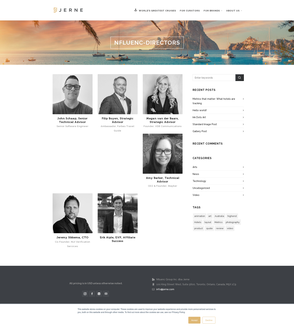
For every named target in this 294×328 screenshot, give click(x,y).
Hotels (197, 222)
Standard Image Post (205, 124)
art (209, 216)
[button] (239, 77)
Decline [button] (209, 320)
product (198, 228)
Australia (219, 216)
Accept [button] (194, 320)
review (220, 228)
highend (232, 216)
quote (209, 228)
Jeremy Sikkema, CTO (72, 237)
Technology (199, 181)
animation (199, 216)
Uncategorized (201, 188)
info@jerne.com (165, 289)
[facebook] (92, 294)
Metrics (218, 222)
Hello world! (200, 110)
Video (196, 195)
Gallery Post (200, 131)
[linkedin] (99, 294)
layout (208, 222)
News (196, 174)
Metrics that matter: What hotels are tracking (214, 101)
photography (233, 222)
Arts (195, 167)
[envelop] (106, 294)
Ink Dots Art (199, 117)
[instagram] (85, 294)
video (230, 228)
